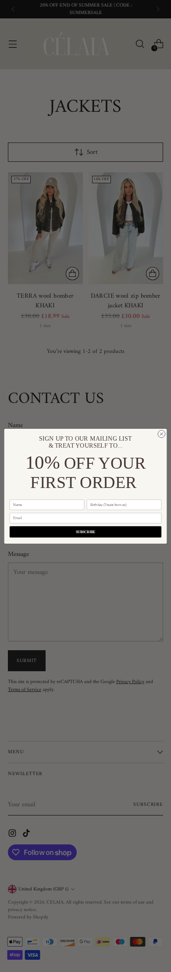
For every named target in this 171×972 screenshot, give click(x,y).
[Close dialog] (161, 434)
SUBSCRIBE (85, 531)
